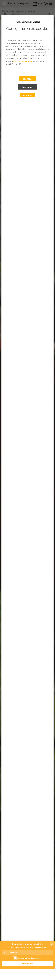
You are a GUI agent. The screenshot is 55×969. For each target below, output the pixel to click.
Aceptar (27, 95)
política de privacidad (33, 958)
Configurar (27, 87)
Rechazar (27, 78)
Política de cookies (22, 61)
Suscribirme (27, 963)
